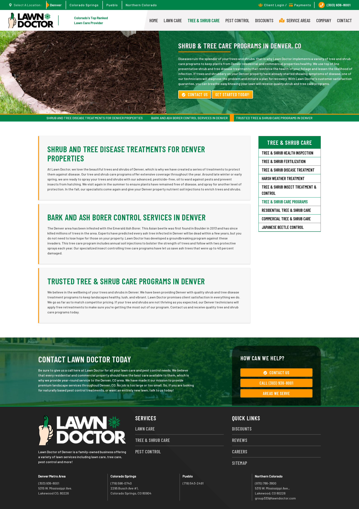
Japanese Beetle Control (283, 227)
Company (323, 20)
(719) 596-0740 (121, 483)
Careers (239, 451)
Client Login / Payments (287, 5)
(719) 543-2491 (193, 483)
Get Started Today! (232, 94)
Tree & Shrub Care (204, 20)
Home (153, 20)
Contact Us (198, 94)
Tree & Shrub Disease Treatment (288, 169)
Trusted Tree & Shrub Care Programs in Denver (274, 118)
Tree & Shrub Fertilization (284, 161)
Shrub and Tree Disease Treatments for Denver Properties (95, 118)
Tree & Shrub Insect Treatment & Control (289, 190)
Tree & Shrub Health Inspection (287, 152)
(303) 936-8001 (339, 5)
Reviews (239, 440)
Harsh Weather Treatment (283, 178)
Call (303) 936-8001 (276, 382)
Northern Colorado (141, 5)
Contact (344, 20)
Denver (56, 5)
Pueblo (112, 5)
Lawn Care (173, 20)
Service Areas (298, 20)
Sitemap (239, 463)
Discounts (264, 20)
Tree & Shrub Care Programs (285, 201)
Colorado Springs (84, 5)
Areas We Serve (276, 393)
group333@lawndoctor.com (275, 498)
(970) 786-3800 (265, 483)
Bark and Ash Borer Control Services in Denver (189, 118)
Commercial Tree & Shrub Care (286, 218)
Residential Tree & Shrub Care (286, 210)
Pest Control (237, 20)
